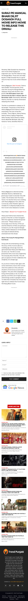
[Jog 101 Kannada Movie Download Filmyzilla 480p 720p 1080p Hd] (14, 482)
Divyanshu (5, 32)
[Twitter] (11, 321)
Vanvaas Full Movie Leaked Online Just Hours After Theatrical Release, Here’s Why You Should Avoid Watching (13, 425)
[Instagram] (9, 585)
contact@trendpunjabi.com (17, 581)
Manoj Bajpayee (23, 186)
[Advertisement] (14, 53)
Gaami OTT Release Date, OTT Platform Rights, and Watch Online (13, 470)
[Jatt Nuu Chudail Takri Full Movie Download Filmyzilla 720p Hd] (14, 438)
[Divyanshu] (7, 331)
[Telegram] (18, 585)
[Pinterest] (13, 585)
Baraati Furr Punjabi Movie (18, 211)
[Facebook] (8, 321)
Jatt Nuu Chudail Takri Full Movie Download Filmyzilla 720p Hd (12, 447)
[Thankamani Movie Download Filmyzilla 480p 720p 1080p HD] (14, 504)
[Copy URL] (18, 321)
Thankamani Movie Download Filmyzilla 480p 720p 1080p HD (13, 514)
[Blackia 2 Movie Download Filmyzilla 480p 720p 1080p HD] (14, 526)
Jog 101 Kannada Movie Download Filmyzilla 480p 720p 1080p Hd (12, 492)
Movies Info (5, 422)
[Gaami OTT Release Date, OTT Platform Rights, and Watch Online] (14, 460)
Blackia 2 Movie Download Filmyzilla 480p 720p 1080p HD (13, 536)
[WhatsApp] (15, 321)
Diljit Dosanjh (16, 85)
